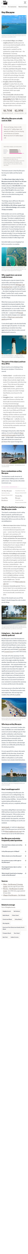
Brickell (21, 313)
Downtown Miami (7, 919)
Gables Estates (15, 937)
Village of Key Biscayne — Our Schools (14, 895)
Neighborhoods (7, 911)
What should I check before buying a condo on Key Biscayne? (12, 874)
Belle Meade (6, 915)
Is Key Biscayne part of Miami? (10, 851)
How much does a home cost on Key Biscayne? (12, 845)
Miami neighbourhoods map (13, 831)
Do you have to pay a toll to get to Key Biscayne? (11, 861)
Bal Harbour (17, 911)
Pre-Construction (12, 6)
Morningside (6, 923)
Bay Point (5, 937)
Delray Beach (18, 919)
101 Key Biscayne (7, 491)
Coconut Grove (8, 651)
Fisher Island (15, 915)
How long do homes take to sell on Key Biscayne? (11, 867)
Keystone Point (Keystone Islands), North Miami (13, 928)
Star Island (17, 933)
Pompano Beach (7, 933)
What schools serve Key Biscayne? (12, 856)
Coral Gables (7, 99)
